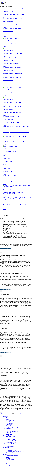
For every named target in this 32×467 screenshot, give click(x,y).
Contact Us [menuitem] (8, 425)
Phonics (9, 189)
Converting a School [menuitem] (11, 440)
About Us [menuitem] (5, 416)
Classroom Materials (8, 11)
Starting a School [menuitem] (7, 435)
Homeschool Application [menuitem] (12, 453)
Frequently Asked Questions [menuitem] (12, 427)
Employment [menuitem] (9, 424)
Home (1, 2)
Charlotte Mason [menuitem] (10, 459)
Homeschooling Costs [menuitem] (11, 450)
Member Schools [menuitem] (7, 428)
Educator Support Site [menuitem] (8, 465)
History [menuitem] (7, 419)
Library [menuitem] (7, 457)
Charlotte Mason (7, 158)
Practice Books (6, 119)
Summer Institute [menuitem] (10, 446)
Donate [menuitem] (4, 461)
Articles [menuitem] (8, 458)
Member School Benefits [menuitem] (12, 438)
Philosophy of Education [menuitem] (12, 417)
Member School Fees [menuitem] (11, 442)
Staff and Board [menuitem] (9, 423)
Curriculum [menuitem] (8, 432)
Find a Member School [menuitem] (11, 430)
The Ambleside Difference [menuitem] (12, 431)
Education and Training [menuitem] (8, 443)
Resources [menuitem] (5, 454)
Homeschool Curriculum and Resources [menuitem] (15, 451)
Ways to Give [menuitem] (9, 463)
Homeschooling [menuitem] (6, 447)
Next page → (3, 213)
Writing (12, 119)
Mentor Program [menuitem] (10, 448)
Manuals (5, 148)
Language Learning (7, 138)
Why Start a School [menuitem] (10, 436)
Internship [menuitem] (8, 444)
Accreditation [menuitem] (9, 421)
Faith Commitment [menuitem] (10, 420)
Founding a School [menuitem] (10, 439)
